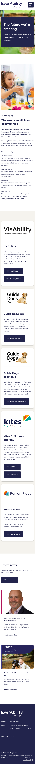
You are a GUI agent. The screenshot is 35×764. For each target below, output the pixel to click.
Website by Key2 (28, 760)
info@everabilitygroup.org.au (19, 725)
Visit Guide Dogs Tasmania (15, 401)
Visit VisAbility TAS (13, 279)
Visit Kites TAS (11, 474)
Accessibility (20, 755)
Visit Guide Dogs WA (13, 338)
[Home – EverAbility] (12, 4)
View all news (8, 580)
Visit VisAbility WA (12, 271)
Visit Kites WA (11, 467)
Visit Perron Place (12, 534)
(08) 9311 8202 (14, 721)
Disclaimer (12, 755)
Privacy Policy (3, 756)
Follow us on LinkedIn (28, 756)
